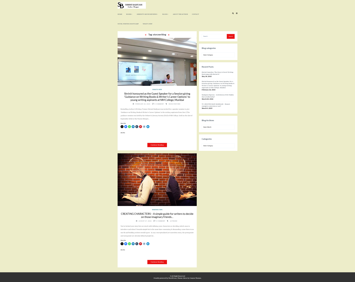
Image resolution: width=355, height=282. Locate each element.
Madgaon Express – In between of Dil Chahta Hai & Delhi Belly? (218, 96)
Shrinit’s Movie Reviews (147, 14)
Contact (195, 14)
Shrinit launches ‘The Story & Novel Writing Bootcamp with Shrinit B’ (217, 73)
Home (120, 14)
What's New (157, 89)
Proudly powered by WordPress (165, 278)
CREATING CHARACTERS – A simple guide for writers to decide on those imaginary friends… (157, 215)
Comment (160, 104)
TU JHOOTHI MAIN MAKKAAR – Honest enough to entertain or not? (216, 105)
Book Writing (174, 104)
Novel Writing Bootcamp (128, 24)
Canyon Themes (195, 278)
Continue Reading (157, 145)
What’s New (147, 24)
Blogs (164, 14)
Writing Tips (157, 210)
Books (128, 14)
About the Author (180, 14)
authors (173, 221)
